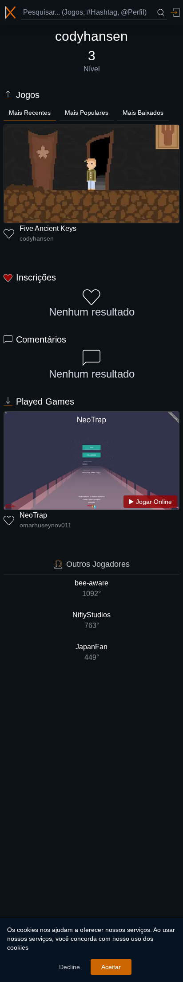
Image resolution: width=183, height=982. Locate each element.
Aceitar (111, 966)
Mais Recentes (30, 112)
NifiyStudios (91, 620)
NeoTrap (33, 515)
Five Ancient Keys (48, 228)
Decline (69, 966)
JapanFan (91, 652)
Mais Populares (86, 112)
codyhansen (37, 238)
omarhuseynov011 (46, 525)
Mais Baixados (143, 112)
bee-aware (91, 588)
